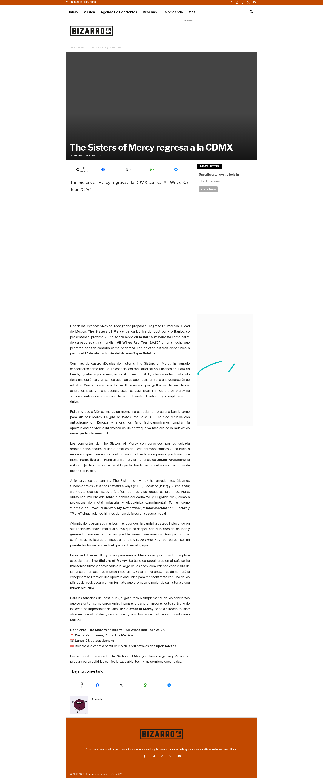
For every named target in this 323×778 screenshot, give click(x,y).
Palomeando (172, 12)
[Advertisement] (189, 30)
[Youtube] (254, 2)
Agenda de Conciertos (119, 12)
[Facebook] (231, 2)
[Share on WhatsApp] (153, 169)
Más (191, 12)
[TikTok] (242, 2)
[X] (248, 2)
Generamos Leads (96, 774)
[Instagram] (237, 2)
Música (89, 12)
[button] (251, 12)
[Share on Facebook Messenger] (177, 169)
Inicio (73, 12)
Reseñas (150, 12)
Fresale (78, 155)
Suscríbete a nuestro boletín (219, 174)
